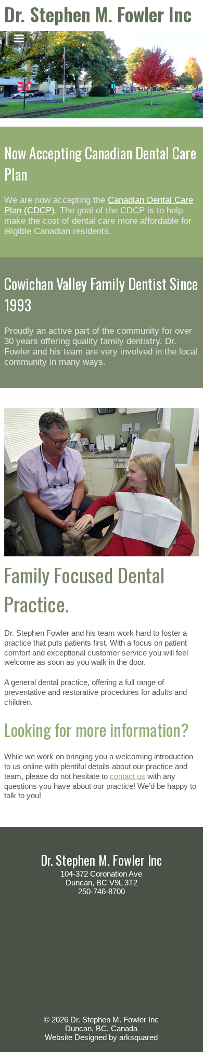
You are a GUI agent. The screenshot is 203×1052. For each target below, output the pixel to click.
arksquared (138, 1037)
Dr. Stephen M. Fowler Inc (98, 14)
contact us (127, 776)
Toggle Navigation (19, 39)
